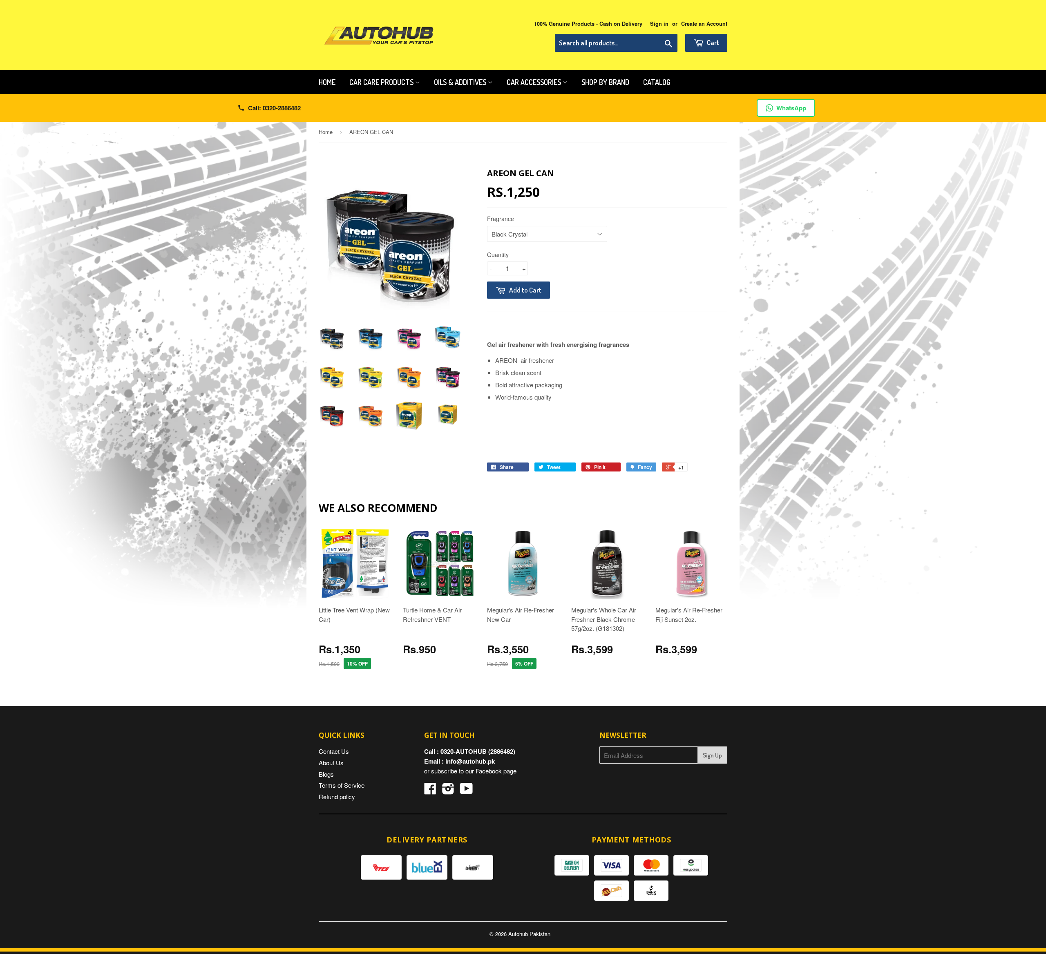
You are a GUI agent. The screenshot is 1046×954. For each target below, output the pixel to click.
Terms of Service (341, 785)
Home (327, 82)
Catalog (657, 82)
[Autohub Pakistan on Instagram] (448, 790)
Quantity (498, 254)
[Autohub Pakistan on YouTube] (466, 790)
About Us (331, 762)
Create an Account (704, 23)
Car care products (382, 82)
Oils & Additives (461, 82)
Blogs (326, 774)
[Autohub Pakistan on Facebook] (430, 790)
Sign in (659, 23)
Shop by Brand (605, 82)
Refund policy (337, 796)
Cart (712, 42)
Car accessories (535, 82)
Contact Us (334, 751)
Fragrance (500, 218)
